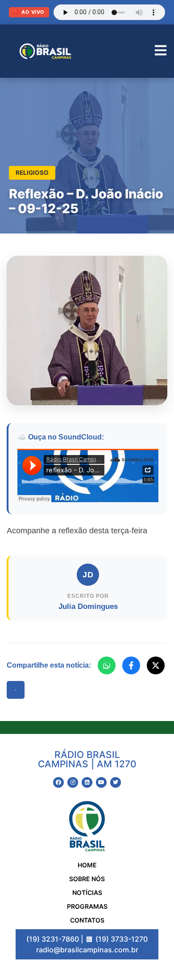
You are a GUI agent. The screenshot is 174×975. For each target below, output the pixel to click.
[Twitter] (115, 782)
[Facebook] (131, 665)
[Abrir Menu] (160, 51)
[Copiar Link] (16, 690)
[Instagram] (72, 782)
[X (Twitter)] (156, 665)
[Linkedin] (87, 782)
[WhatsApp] (107, 665)
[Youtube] (101, 782)
